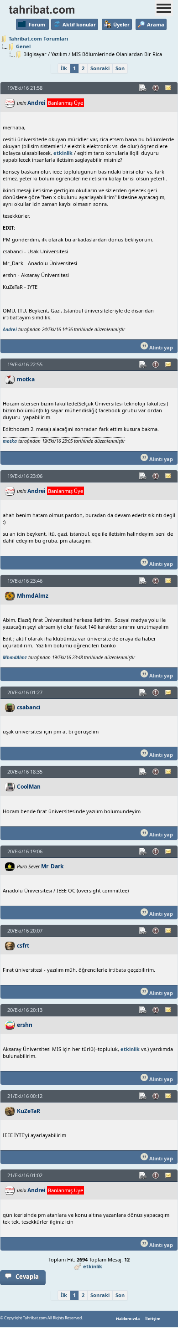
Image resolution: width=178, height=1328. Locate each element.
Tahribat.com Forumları (38, 38)
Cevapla (27, 1276)
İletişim (153, 1319)
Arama (155, 24)
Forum (37, 24)
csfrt (23, 945)
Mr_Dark (52, 866)
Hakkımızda (128, 1319)
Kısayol (143, 88)
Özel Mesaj (168, 88)
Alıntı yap (160, 347)
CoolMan (29, 786)
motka (26, 379)
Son (120, 68)
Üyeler (121, 24)
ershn (24, 1025)
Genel (23, 46)
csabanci (29, 707)
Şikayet (156, 88)
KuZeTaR (28, 1111)
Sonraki (100, 68)
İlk (64, 68)
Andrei (36, 103)
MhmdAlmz (32, 596)
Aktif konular (79, 24)
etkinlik (63, 152)
